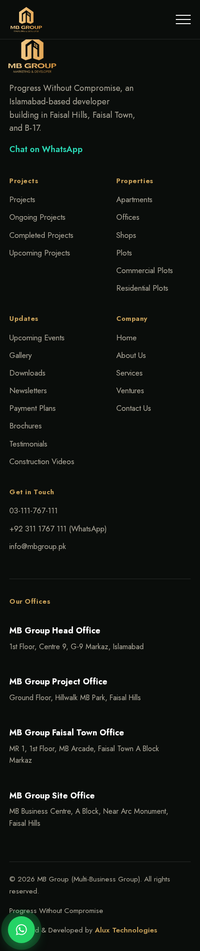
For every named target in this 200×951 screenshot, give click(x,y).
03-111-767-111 (33, 510)
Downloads (27, 372)
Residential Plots (142, 288)
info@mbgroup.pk (37, 546)
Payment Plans (32, 408)
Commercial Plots (144, 270)
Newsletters (28, 390)
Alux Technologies (126, 930)
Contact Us (133, 408)
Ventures (130, 390)
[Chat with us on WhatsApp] (21, 929)
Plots (124, 252)
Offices (128, 217)
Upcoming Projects (39, 252)
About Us (131, 355)
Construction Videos (41, 461)
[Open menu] (183, 19)
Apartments (134, 199)
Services (129, 372)
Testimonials (28, 443)
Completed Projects (41, 235)
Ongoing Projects (37, 217)
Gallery (20, 355)
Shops (126, 235)
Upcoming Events (37, 337)
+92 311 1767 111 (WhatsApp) (58, 528)
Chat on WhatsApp (46, 149)
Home (126, 337)
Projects (22, 199)
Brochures (25, 425)
